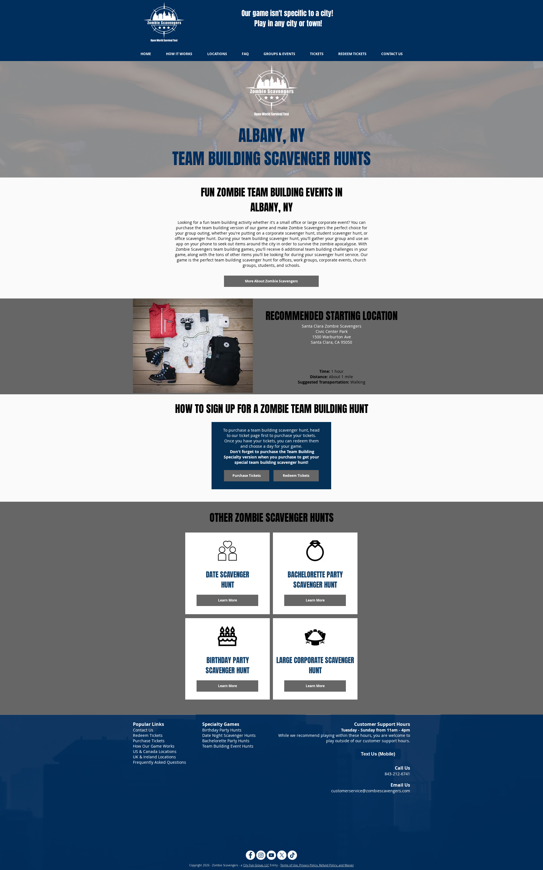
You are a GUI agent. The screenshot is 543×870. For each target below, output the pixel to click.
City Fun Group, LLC (256, 865)
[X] (281, 855)
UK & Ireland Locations (154, 756)
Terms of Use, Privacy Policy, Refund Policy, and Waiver (317, 865)
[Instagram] (261, 855)
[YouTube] (271, 855)
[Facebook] (250, 855)
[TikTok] (292, 855)
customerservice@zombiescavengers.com (370, 790)
